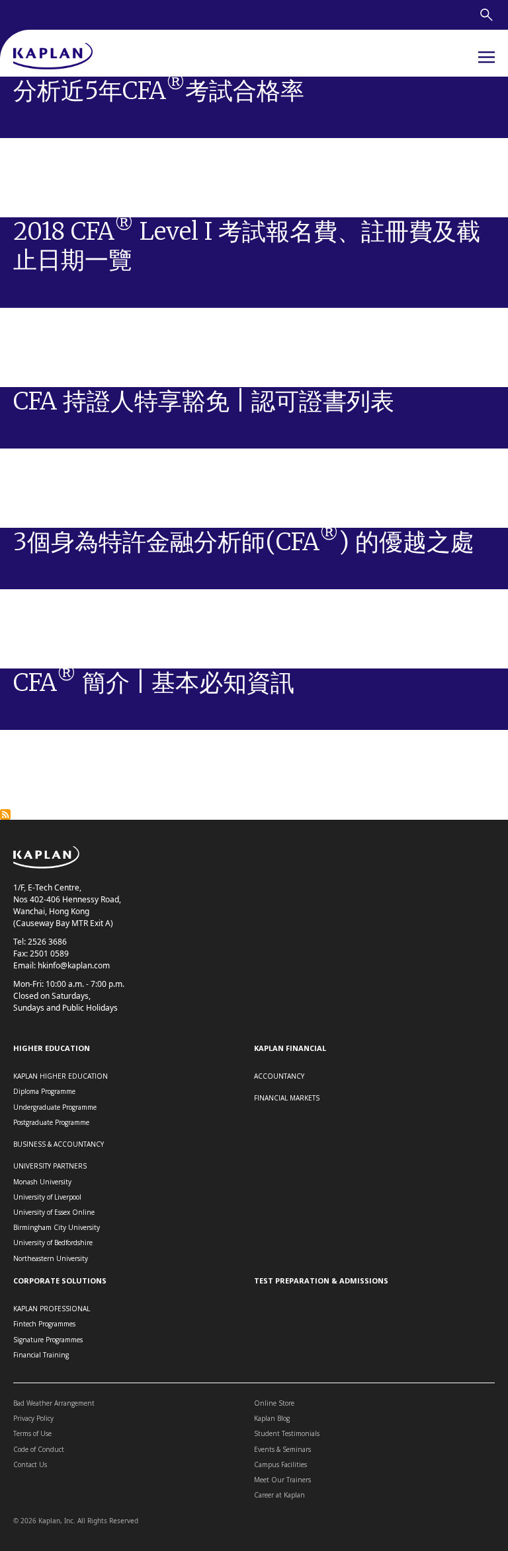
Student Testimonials (286, 1433)
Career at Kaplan (279, 1494)
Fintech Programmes (44, 1323)
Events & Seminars (282, 1449)
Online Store (274, 1403)
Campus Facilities (280, 1464)
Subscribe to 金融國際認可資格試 (5, 814)
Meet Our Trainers (282, 1479)
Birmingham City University (56, 1227)
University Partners (50, 1166)
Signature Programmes (48, 1339)
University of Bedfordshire (53, 1242)
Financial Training (41, 1354)
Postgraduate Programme (51, 1122)
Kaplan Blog (272, 1418)
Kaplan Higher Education (60, 1076)
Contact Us (30, 1464)
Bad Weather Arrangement (54, 1403)
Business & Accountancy (58, 1144)
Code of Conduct (38, 1449)
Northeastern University (50, 1258)
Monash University (42, 1181)
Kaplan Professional (51, 1308)
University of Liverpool (47, 1197)
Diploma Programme (44, 1091)
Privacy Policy (33, 1418)
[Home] (53, 57)
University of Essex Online (54, 1212)
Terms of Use (32, 1433)
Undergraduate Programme (55, 1107)
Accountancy (279, 1076)
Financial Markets (286, 1097)
